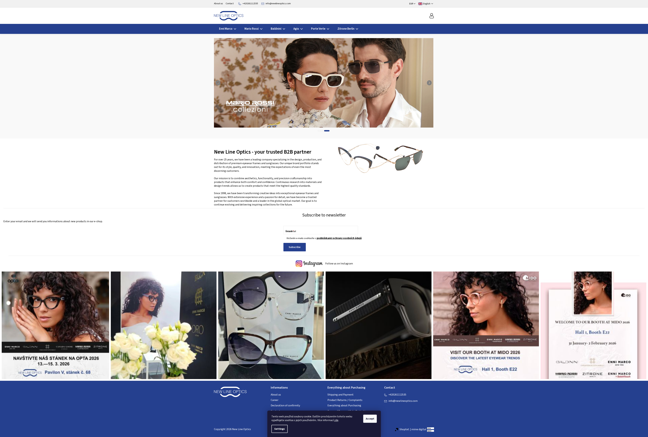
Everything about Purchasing (344, 405)
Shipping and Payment (340, 395)
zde (336, 420)
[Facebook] (386, 407)
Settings (279, 429)
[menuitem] (226, 29)
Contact (230, 3)
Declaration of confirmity (285, 405)
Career (274, 400)
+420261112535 (250, 3)
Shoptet (404, 429)
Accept (370, 419)
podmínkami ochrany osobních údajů (339, 238)
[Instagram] (393, 407)
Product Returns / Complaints (344, 400)
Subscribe (295, 247)
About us (218, 3)
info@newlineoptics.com (278, 3)
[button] (218, 82)
